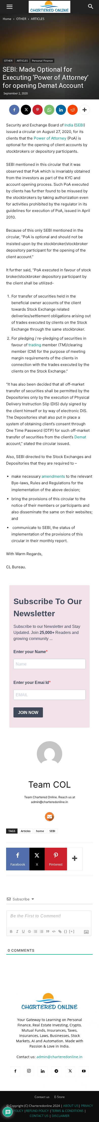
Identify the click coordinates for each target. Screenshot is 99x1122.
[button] (10, 7)
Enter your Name (29, 652)
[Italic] (17, 931)
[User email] (49, 816)
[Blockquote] (47, 931)
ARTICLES (37, 19)
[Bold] (11, 931)
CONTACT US (39, 1116)
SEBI (79, 125)
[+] (72, 931)
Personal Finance (42, 60)
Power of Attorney (50, 138)
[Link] (60, 931)
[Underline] (23, 931)
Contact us (42, 1097)
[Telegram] (56, 1071)
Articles (25, 831)
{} (66, 931)
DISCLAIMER (60, 1116)
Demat (80, 437)
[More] (84, 110)
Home (7, 19)
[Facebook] (14, 110)
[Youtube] (84, 1071)
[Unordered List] (41, 931)
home (40, 831)
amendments (53, 476)
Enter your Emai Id (31, 682)
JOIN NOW (28, 712)
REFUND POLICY (38, 1111)
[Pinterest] (37, 110)
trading (34, 344)
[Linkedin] (61, 110)
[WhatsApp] (49, 110)
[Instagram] (29, 1071)
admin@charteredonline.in (59, 1056)
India (68, 125)
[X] (26, 110)
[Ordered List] (35, 931)
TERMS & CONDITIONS (67, 1111)
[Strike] (29, 931)
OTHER (21, 19)
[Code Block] (54, 931)
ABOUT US (70, 1106)
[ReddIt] (73, 110)
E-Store (59, 1097)
